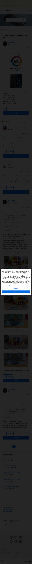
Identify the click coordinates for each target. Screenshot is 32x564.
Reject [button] (16, 288)
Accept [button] (16, 292)
